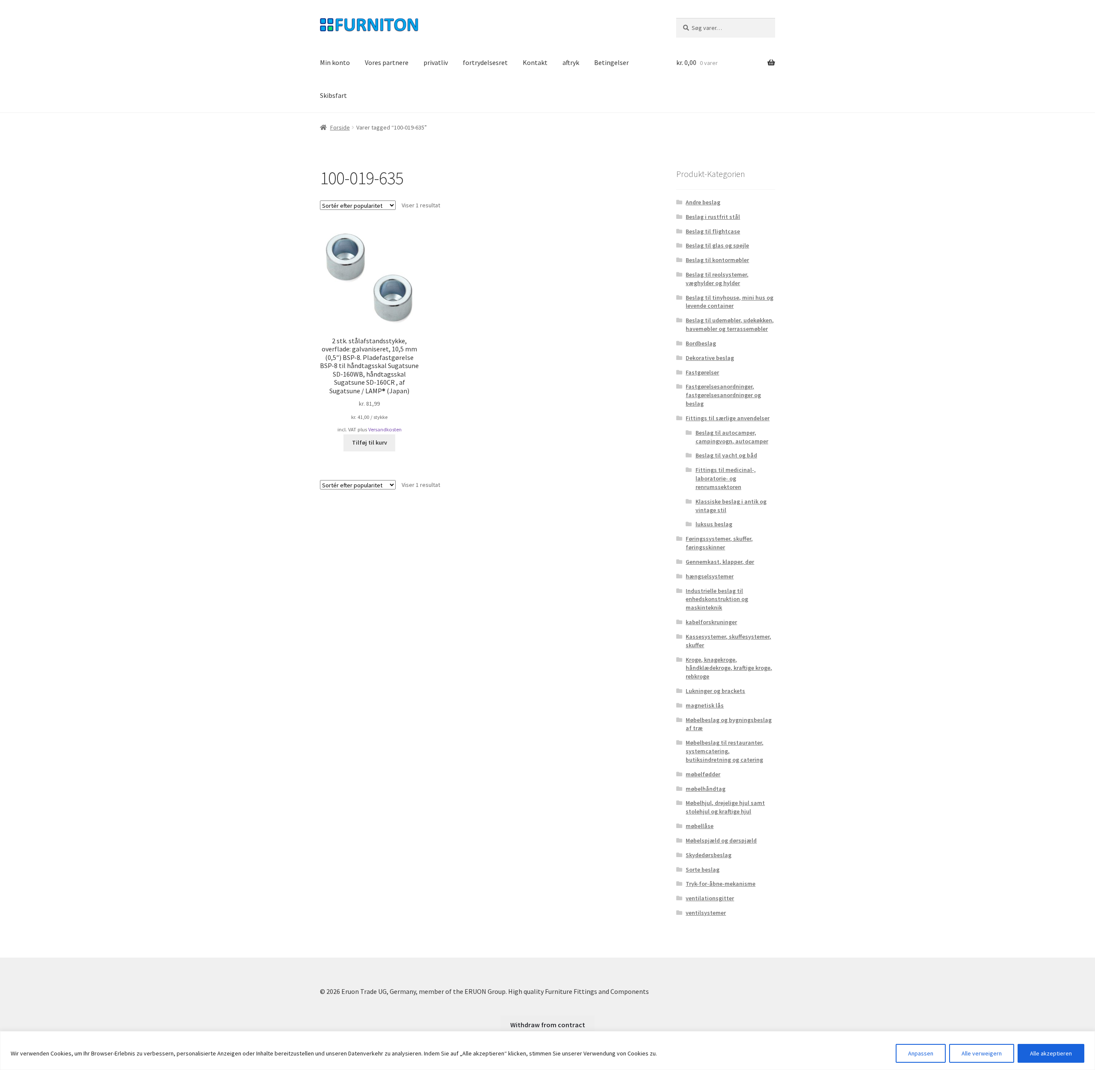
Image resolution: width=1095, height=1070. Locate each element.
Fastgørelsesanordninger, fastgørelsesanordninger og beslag (723, 395)
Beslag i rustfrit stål (713, 217)
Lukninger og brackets (715, 691)
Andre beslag (703, 202)
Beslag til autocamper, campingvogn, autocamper (731, 437)
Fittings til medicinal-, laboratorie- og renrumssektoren (725, 478)
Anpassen (920, 1053)
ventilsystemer (706, 913)
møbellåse (699, 826)
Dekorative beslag (710, 358)
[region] (547, 1050)
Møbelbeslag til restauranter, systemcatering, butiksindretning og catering (725, 751)
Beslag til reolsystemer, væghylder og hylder (717, 279)
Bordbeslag (701, 343)
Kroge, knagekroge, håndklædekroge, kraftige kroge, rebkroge (729, 668)
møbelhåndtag (705, 789)
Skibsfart (333, 95)
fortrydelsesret (485, 62)
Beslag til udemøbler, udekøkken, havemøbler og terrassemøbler (730, 324)
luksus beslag (713, 524)
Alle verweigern (982, 1053)
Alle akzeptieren (1051, 1053)
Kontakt (535, 62)
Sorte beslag (702, 869)
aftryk (570, 62)
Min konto (335, 62)
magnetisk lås (705, 705)
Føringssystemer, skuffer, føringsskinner (719, 543)
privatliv (435, 62)
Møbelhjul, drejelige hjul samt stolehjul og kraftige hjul (725, 807)
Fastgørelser (702, 372)
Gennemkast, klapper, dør (720, 562)
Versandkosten (385, 429)
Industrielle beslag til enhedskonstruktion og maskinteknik (717, 599)
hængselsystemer (710, 576)
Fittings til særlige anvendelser (727, 418)
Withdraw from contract (547, 1024)
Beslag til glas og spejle (717, 245)
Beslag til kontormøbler (717, 260)
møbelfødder (703, 774)
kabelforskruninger (711, 622)
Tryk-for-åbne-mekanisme (720, 883)
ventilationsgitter (710, 898)
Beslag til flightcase (713, 231)
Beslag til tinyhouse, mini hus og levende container (729, 302)
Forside (340, 127)
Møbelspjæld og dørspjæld (721, 840)
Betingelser (611, 62)
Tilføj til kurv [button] (369, 442)
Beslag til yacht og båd (726, 455)
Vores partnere (386, 62)
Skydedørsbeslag (708, 855)
